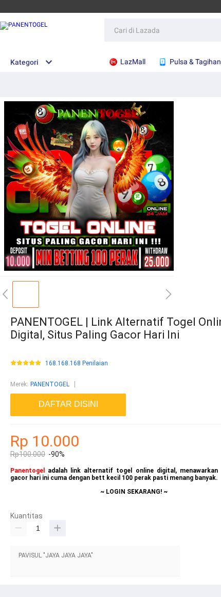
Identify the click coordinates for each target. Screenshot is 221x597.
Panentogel (27, 470)
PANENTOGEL (49, 384)
